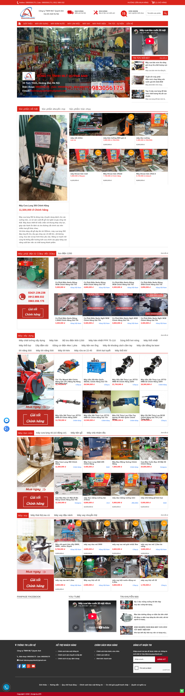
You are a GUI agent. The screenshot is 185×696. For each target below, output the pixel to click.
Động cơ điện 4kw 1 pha (65, 345)
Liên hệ (129, 23)
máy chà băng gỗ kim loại (152, 498)
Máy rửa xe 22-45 (83, 350)
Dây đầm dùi (41, 345)
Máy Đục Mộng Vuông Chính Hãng (124, 463)
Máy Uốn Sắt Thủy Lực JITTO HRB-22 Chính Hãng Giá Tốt (96, 416)
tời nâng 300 (25, 350)
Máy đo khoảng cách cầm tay (117, 345)
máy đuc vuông (143, 138)
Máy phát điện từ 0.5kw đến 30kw (36, 253)
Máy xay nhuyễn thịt (87, 515)
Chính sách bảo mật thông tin (68, 651)
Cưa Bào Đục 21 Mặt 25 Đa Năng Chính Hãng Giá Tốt (66, 499)
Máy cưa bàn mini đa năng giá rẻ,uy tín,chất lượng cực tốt (156, 65)
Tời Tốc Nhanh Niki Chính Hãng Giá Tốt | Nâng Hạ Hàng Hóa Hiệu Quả (68, 381)
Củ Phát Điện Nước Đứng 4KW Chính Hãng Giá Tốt (95, 283)
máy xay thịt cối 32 (149, 580)
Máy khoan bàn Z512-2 (146, 174)
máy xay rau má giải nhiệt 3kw (125, 544)
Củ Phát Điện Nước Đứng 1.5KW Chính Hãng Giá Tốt (66, 319)
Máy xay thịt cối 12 (92, 580)
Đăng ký (161, 659)
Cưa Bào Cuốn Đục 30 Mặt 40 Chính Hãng (153, 463)
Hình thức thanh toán (104, 659)
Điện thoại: (23, 657)
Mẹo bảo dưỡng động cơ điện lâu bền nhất (151, 614)
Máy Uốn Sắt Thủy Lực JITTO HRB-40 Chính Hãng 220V (125, 380)
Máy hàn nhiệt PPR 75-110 (102, 340)
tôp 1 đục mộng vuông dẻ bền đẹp (147, 602)
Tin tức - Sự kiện (116, 23)
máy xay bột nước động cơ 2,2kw (124, 581)
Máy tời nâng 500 (45, 350)
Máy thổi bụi (25, 345)
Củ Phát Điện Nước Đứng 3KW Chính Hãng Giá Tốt (123, 283)
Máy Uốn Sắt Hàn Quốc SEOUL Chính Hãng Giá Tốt (95, 380)
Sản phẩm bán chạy (80, 108)
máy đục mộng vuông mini (123, 498)
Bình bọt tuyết (103, 350)
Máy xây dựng (41, 23)
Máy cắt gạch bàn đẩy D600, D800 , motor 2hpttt (67, 545)
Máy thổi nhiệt (151, 340)
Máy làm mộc (73, 23)
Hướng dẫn (54, 685)
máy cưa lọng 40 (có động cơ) (51, 433)
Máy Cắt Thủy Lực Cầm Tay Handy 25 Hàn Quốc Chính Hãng (124, 417)
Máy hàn (53, 340)
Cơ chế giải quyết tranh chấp (117, 685)
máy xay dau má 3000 (93, 544)
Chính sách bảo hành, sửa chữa (108, 651)
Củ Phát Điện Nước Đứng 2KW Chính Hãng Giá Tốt (152, 283)
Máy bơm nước (58, 23)
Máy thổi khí (121, 350)
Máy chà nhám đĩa (96, 433)
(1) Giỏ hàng (161, 3)
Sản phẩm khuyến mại (53, 108)
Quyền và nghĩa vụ (138, 685)
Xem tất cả (163, 58)
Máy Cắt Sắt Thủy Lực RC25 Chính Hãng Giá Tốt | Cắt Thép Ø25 (153, 417)
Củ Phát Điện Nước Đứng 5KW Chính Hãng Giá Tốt (66, 283)
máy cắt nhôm (76, 138)
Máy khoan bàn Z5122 (112, 174)
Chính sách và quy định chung (68, 659)
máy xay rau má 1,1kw (64, 580)
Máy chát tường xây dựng (32, 340)
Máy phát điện (99, 23)
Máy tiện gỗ (76, 433)
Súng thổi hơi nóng (129, 340)
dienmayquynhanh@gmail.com (48, 90)
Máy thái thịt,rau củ (40, 515)
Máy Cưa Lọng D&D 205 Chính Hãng (94, 463)
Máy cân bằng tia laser (148, 345)
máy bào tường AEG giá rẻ (114, 138)
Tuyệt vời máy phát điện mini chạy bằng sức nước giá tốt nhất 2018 (155, 79)
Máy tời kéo (64, 350)
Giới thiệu (27, 23)
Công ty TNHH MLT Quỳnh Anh (62, 76)
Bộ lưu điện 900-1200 (73, 340)
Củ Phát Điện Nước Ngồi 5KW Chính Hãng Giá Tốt (96, 319)
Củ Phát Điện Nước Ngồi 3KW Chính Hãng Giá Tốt (153, 319)
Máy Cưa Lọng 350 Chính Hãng (34, 206)
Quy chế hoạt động (69, 685)
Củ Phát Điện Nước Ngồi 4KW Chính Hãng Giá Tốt (125, 319)
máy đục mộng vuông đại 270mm (95, 499)
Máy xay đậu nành (63, 515)
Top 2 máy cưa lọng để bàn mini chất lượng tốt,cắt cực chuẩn (156, 93)
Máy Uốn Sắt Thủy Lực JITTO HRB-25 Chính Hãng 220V (68, 416)
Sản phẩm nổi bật (28, 108)
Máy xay (86, 23)
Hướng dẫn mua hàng (138, 3)
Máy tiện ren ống (90, 345)
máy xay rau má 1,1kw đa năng (151, 545)
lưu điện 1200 (65, 253)
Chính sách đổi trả (103, 655)
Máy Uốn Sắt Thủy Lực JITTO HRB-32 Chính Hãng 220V (153, 380)
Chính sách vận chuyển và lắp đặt (70, 655)
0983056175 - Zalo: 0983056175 (38, 657)
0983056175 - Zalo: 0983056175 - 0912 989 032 (62, 87)
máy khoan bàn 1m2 (79, 174)
